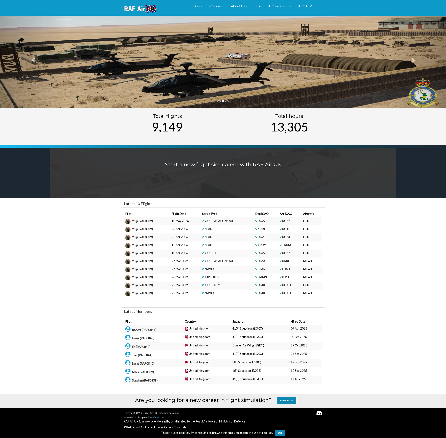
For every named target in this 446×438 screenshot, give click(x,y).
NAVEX (210, 269)
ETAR (261, 269)
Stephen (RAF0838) (145, 380)
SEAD (208, 229)
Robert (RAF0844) (144, 330)
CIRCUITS (211, 277)
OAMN (262, 277)
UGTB (286, 229)
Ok (280, 433)
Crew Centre (281, 6)
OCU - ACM (212, 285)
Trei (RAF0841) (142, 355)
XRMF (262, 229)
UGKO (262, 285)
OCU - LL (210, 253)
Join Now (286, 400)
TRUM (262, 245)
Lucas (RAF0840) (143, 363)
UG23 (262, 237)
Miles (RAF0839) (143, 372)
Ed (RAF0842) (141, 347)
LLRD (285, 277)
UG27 (262, 221)
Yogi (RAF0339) (142, 221)
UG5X (262, 261)
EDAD (286, 269)
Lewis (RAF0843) (143, 338)
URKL (286, 261)
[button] (208, 6)
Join (258, 6)
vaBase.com (157, 417)
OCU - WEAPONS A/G (219, 221)
